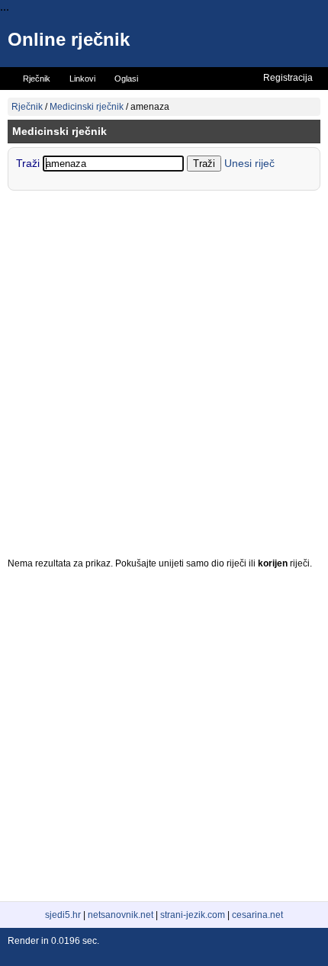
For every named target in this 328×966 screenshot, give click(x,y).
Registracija (288, 77)
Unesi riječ (249, 163)
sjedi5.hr (63, 915)
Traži (29, 163)
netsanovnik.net (120, 915)
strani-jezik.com (192, 915)
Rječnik (27, 106)
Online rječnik (69, 39)
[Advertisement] (164, 377)
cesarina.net (257, 915)
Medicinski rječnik (87, 106)
